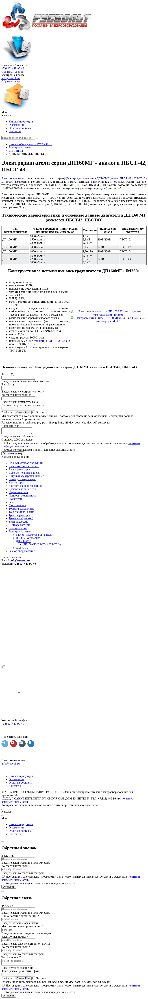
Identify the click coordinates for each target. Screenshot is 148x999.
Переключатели (18, 492)
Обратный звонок (12, 71)
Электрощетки (18, 528)
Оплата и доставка (20, 128)
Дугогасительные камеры (24, 472)
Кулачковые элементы (22, 489)
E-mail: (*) (7, 384)
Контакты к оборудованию (25, 485)
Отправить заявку (12, 453)
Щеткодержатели (19, 524)
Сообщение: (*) (10, 425)
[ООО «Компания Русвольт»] (46, 30)
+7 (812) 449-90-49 (12, 68)
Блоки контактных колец (24, 466)
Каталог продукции (21, 121)
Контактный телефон (14, 865)
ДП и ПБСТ (23, 541)
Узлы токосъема (18, 521)
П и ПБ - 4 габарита (28, 537)
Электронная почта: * (14, 936)
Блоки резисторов (20, 469)
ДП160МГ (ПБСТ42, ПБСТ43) (42, 544)
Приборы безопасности (23, 495)
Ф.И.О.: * (7, 905)
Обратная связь (10, 81)
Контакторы (16, 482)
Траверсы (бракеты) (21, 518)
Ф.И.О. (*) (7, 374)
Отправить (8, 886)
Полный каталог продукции (26, 462)
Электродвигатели (12, 178)
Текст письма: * (11, 957)
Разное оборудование (22, 551)
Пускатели (15, 498)
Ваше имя (7, 855)
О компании (16, 124)
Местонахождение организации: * (22, 926)
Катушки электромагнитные (26, 475)
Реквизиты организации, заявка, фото (24, 405)
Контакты (15, 131)
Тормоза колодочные (21, 508)
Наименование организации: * (20, 915)
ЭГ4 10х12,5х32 (59, 340)
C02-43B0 (22, 547)
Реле (11, 502)
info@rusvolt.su (10, 78)
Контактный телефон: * (16, 946)
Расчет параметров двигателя (34, 534)
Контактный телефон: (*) (16, 394)
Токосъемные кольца (21, 511)
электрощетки (37, 340)
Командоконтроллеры (22, 479)
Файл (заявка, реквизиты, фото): (21, 971)
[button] (74, 112)
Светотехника (17, 505)
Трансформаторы (19, 515)
